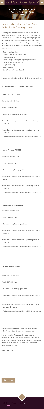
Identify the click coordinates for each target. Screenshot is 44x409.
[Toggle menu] (2, 2)
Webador (8, 405)
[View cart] (41, 2)
